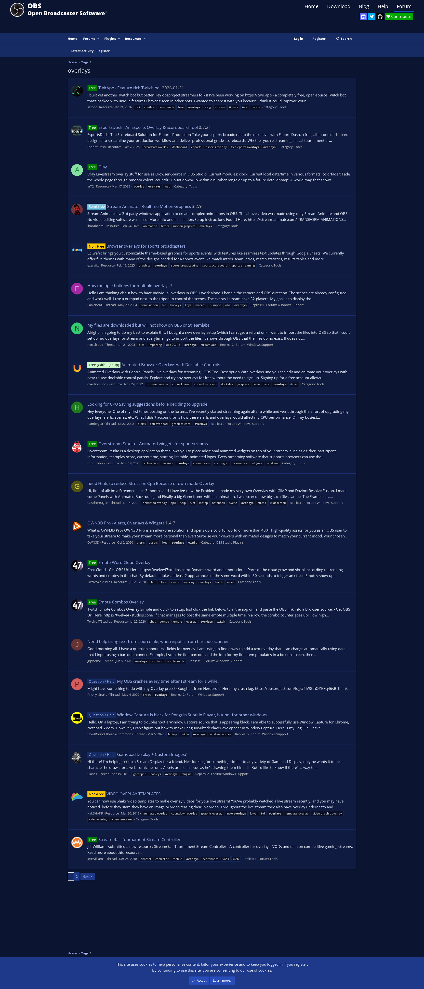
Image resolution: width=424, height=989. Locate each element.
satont (92, 107)
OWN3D (93, 542)
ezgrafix (93, 265)
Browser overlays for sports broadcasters (137, 246)
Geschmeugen (97, 502)
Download (338, 6)
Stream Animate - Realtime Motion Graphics (140, 206)
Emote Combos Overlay (116, 602)
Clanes (92, 774)
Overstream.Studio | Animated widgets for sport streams (148, 443)
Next (86, 876)
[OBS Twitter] (371, 16)
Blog (364, 6)
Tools (282, 107)
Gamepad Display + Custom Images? (137, 754)
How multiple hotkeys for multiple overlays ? (129, 285)
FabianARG (95, 305)
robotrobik (95, 463)
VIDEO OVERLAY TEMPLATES (124, 794)
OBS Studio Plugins (230, 542)
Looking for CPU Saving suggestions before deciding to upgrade (147, 404)
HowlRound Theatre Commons (110, 734)
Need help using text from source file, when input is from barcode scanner (158, 641)
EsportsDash (96, 147)
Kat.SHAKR (95, 813)
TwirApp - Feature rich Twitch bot (125, 88)
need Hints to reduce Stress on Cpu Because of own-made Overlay (150, 483)
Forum (404, 6)
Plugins (110, 38)
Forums (89, 38)
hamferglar (95, 423)
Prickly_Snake (97, 694)
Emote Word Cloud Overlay (119, 562)
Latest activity (82, 51)
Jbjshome (94, 661)
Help (383, 6)
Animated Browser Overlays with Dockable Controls (154, 364)
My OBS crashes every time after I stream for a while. (154, 681)
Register (103, 51)
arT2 (90, 186)
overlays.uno (96, 384)
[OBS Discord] (363, 16)
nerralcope (95, 344)
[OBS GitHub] (380, 16)
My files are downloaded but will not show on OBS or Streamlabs (148, 325)
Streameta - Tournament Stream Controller (135, 839)
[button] (99, 39)
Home (311, 6)
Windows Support (291, 305)
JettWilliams (95, 858)
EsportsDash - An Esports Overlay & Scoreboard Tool (143, 127)
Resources (133, 38)
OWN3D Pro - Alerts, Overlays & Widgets (125, 523)
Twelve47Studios (99, 582)
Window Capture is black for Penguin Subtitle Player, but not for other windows (178, 715)
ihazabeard (95, 226)
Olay (98, 167)
